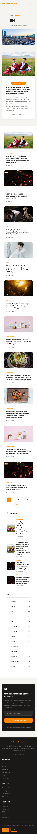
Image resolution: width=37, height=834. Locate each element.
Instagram (5, 809)
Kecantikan (11, 336)
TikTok (4, 812)
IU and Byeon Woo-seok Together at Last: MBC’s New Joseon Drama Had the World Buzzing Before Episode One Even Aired (23, 528)
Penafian (5, 796)
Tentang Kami (6, 788)
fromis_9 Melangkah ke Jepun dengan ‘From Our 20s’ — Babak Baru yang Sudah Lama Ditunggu (17, 306)
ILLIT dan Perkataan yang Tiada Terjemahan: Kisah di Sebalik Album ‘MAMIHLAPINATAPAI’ (17, 487)
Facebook (5, 806)
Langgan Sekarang (20, 720)
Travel (13, 666)
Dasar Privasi (6, 794)
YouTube (5, 815)
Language (14, 651)
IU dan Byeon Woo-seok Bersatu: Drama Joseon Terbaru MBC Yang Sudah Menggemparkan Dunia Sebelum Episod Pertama (18, 90)
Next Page (18, 504)
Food (12, 621)
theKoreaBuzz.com (9, 3)
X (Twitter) (5, 818)
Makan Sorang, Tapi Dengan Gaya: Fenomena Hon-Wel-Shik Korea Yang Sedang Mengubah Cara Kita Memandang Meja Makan (17, 414)
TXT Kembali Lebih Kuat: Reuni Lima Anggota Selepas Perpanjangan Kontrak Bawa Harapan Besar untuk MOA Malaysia (17, 269)
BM (7, 153)
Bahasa (13, 601)
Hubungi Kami (6, 791)
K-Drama (10, 153)
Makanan (10, 372)
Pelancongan (15, 661)
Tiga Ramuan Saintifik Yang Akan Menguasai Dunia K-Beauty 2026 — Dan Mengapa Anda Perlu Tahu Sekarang (18, 451)
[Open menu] (22, 3)
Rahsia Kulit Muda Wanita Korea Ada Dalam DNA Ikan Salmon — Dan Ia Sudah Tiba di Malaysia (18, 342)
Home (11, 15)
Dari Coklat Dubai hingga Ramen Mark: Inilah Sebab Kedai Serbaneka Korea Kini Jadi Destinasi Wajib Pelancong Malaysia (18, 377)
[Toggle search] (29, 3)
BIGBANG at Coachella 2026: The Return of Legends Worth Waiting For (22, 566)
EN (17, 519)
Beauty (13, 606)
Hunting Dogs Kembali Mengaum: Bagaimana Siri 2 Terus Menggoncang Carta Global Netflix (17, 232)
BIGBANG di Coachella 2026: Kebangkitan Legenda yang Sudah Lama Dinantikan (16, 196)
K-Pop (10, 191)
